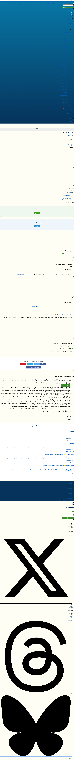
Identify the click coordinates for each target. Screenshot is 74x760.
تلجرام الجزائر (65, 39)
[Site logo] (42, 3)
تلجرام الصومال (65, 53)
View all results (70, 7)
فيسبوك (43, 363)
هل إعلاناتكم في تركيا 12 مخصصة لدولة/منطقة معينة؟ (61, 351)
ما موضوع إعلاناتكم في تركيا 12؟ (65, 345)
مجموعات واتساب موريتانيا (63, 103)
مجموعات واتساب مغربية (63, 83)
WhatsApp (69, 606)
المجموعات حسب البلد (66, 33)
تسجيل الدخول (70, 118)
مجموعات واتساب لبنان (63, 95)
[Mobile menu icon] (37, 2)
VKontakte (69, 614)
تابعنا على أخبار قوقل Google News (33, 367)
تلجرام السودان (65, 54)
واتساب (70, 75)
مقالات (70, 105)
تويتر (36, 363)
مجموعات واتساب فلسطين (63, 96)
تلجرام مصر (65, 62)
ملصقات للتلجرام (66, 32)
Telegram (69, 607)
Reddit (70, 613)
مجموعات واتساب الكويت (63, 90)
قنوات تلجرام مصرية (62, 65)
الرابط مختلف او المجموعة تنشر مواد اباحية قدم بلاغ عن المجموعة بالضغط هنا (59, 314)
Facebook (69, 531)
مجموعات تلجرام (50, 380)
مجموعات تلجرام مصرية (61, 66)
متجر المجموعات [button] (37, 411)
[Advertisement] (37, 158)
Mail (70, 616)
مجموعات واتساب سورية (63, 82)
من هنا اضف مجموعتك (20, 274)
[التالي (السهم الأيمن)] (72, 511)
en (71, 114)
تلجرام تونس (65, 48)
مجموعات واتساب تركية (63, 89)
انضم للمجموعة (68, 438)
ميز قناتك (68, 113)
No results (64, 7)
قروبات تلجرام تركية (62, 72)
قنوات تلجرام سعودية (62, 59)
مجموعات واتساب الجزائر (63, 92)
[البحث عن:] (69, 253)
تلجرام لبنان (65, 51)
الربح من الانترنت (66, 108)
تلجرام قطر (65, 47)
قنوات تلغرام (67, 29)
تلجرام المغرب (65, 68)
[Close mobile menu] (73, 20)
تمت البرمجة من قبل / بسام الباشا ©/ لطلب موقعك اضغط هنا (65, 500)
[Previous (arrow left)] (73, 511)
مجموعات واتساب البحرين (63, 93)
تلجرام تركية (65, 69)
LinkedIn (69, 610)
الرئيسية (70, 23)
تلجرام (30, 363)
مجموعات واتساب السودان (63, 99)
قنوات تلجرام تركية (62, 74)
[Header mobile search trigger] (73, 122)
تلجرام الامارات (65, 42)
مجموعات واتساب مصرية (63, 86)
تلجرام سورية (65, 38)
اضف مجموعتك (71, 121)
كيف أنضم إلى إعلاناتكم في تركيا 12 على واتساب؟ (61, 343)
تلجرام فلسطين (65, 50)
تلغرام (71, 24)
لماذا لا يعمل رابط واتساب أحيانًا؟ (65, 348)
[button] (65, 385)
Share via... (69, 620)
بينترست (23, 363)
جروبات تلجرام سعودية (61, 60)
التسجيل (66, 118)
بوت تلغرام (67, 30)
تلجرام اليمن (65, 41)
